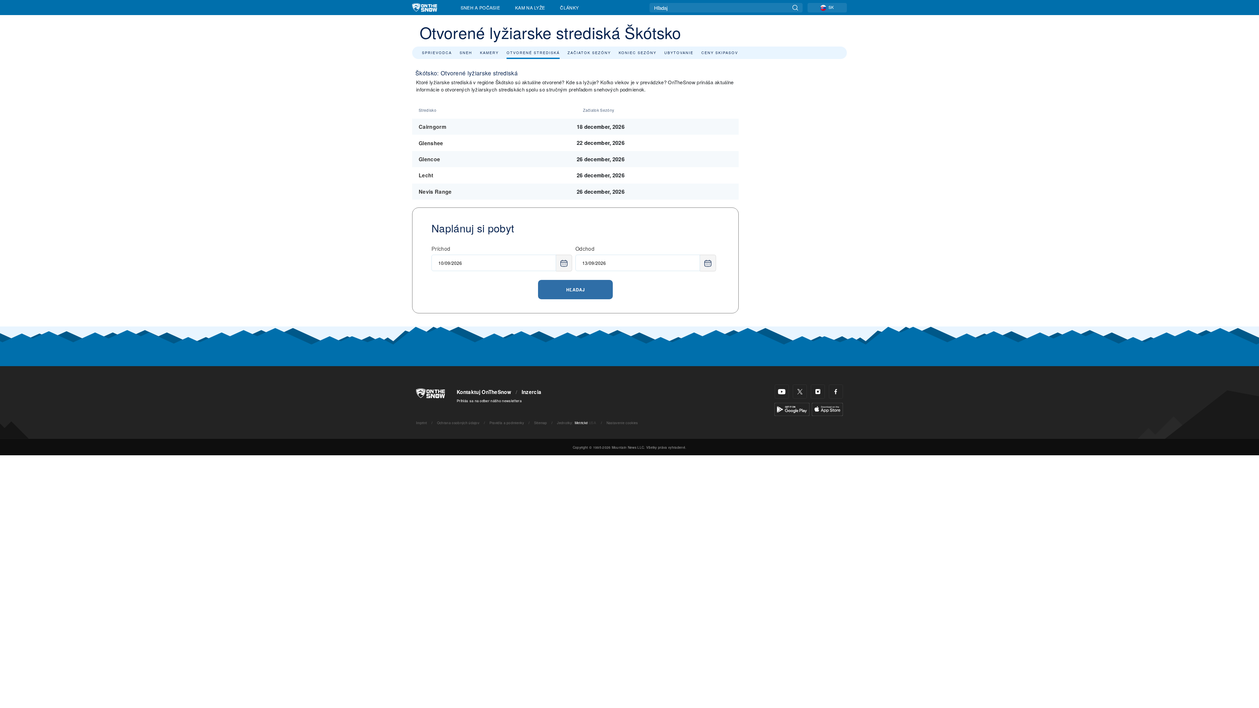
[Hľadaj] (795, 7)
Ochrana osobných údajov (458, 422)
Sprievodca (437, 52)
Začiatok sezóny (589, 52)
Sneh (466, 52)
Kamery (489, 52)
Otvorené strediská (533, 52)
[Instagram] (818, 391)
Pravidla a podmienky (507, 422)
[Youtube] (782, 391)
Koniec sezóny (637, 52)
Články (569, 7)
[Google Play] (791, 408)
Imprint (421, 422)
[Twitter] (800, 391)
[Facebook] (836, 391)
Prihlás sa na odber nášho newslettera (489, 400)
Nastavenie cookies (622, 422)
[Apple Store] (827, 408)
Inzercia (532, 392)
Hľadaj (575, 289)
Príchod (440, 248)
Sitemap (540, 422)
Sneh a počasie (480, 7)
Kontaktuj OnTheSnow (484, 392)
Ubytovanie (678, 52)
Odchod (584, 248)
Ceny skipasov (719, 52)
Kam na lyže (530, 7)
